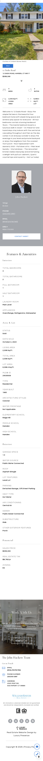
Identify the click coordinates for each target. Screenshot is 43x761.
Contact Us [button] (21, 640)
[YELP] (21, 721)
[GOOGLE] (33, 721)
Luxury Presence (22, 735)
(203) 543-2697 (9, 214)
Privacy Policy (30, 747)
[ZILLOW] (27, 721)
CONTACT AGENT (21, 236)
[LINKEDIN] (16, 721)
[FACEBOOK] (10, 721)
